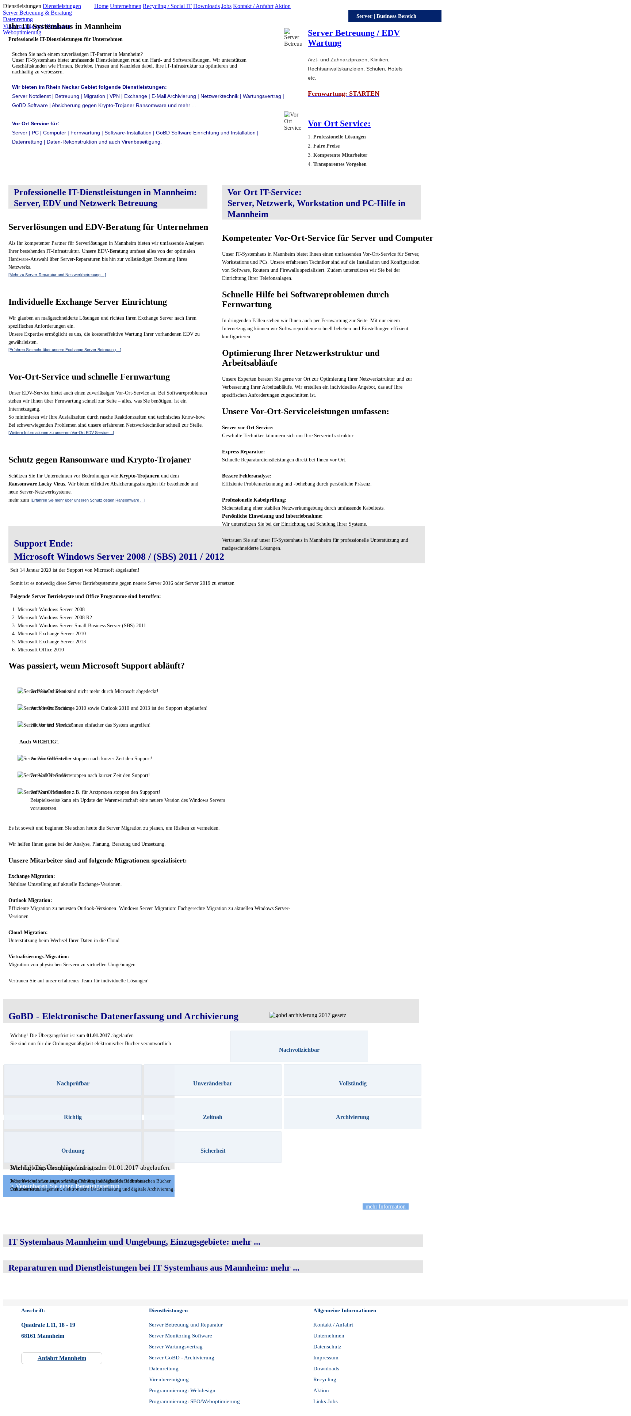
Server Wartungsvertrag (176, 1347)
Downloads (206, 6)
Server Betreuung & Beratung (37, 12)
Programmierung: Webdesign (182, 1390)
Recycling (324, 1379)
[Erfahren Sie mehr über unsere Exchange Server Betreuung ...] (64, 349)
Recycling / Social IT (167, 6)
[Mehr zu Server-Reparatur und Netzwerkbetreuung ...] (57, 275)
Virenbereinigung (169, 1379)
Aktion (283, 6)
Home (101, 6)
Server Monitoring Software (180, 1336)
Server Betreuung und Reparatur (186, 1325)
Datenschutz (327, 1347)
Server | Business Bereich (386, 16)
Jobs (226, 6)
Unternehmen (125, 6)
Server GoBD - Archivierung (181, 1357)
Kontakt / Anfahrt (253, 6)
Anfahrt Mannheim (62, 1358)
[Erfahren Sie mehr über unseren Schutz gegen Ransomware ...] (88, 500)
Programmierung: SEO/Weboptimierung (194, 1401)
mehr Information (386, 1206)
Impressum (326, 1357)
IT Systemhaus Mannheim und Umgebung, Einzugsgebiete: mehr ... (134, 1241)
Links (319, 1401)
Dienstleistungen (62, 6)
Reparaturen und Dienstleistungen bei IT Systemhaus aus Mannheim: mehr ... (153, 1267)
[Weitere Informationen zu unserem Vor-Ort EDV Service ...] (61, 432)
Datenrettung (18, 19)
